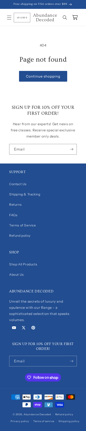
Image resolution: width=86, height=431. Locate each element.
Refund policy (20, 236)
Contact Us (18, 184)
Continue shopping (43, 76)
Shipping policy (69, 421)
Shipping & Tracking (24, 194)
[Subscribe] (72, 149)
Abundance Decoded (37, 414)
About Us (16, 275)
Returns (15, 205)
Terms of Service (22, 225)
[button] (9, 18)
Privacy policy (20, 421)
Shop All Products (23, 264)
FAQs (13, 215)
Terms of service (43, 421)
